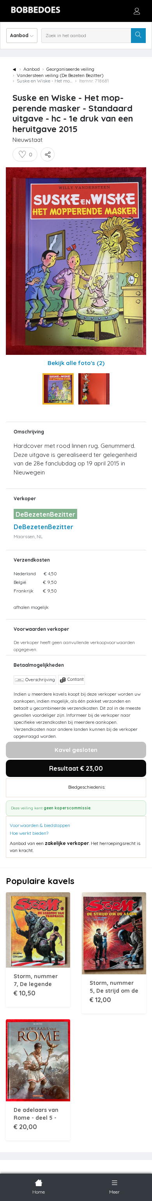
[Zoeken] (138, 35)
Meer (114, 1192)
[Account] (137, 11)
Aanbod (31, 69)
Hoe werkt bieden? (29, 833)
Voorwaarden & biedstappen (40, 825)
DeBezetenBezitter (43, 527)
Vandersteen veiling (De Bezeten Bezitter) (60, 75)
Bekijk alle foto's (76, 363)
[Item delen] (48, 154)
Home (38, 1192)
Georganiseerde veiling (70, 69)
